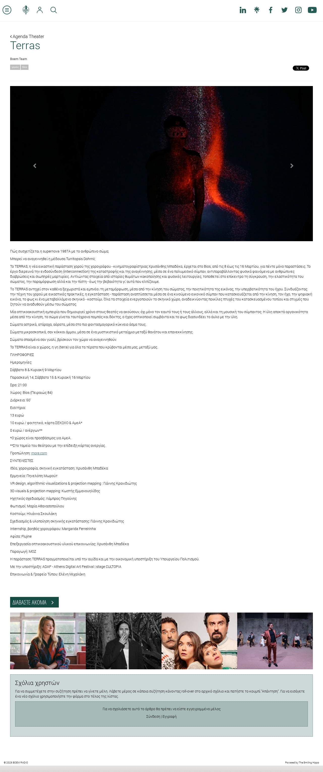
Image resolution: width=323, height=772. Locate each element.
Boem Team (18, 59)
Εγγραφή (170, 716)
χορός (15, 67)
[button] (33, 163)
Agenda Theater (28, 36)
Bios (24, 67)
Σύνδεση (153, 716)
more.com (39, 453)
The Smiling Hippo (309, 762)
